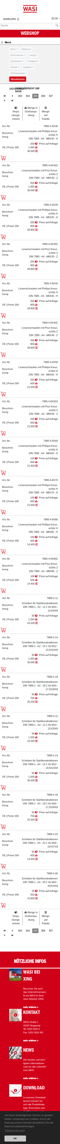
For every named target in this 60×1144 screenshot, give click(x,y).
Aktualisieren (18, 79)
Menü (7, 42)
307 (51, 96)
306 (43, 96)
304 (28, 96)
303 (20, 96)
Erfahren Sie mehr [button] (15, 1130)
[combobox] (14, 49)
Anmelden (9, 19)
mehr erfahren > (30, 1007)
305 (35, 96)
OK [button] (15, 1138)
